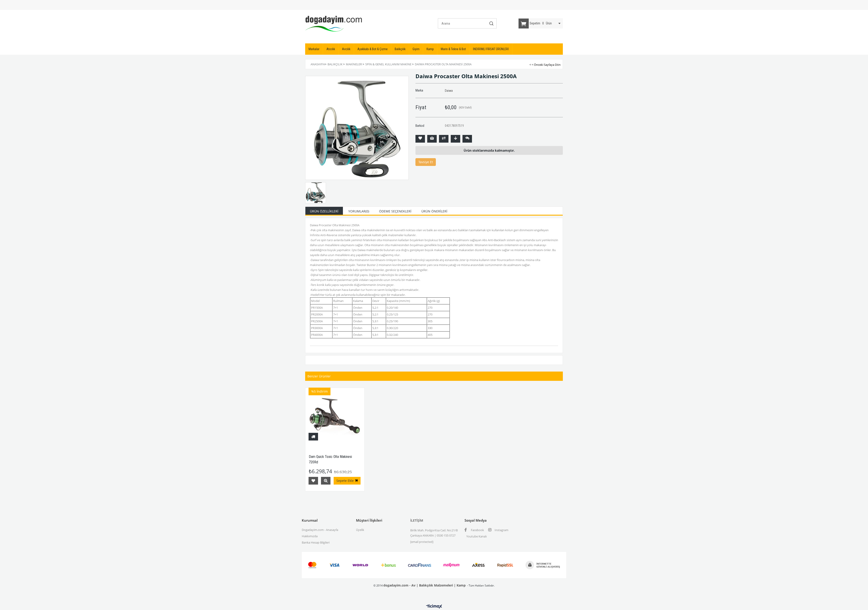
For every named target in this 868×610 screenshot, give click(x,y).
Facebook (477, 530)
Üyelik (360, 530)
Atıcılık (330, 49)
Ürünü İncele (325, 481)
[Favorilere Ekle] (420, 139)
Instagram (501, 530)
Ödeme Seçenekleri (395, 211)
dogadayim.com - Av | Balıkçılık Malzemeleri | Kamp (424, 585)
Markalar (314, 49)
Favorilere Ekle (313, 481)
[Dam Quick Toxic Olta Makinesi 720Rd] (334, 417)
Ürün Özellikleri (324, 211)
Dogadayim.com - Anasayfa (320, 530)
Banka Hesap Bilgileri (316, 542)
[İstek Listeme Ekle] (432, 139)
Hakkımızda (310, 536)
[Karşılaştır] (443, 139)
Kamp (430, 49)
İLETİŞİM (416, 520)
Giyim (416, 49)
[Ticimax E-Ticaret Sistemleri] (434, 606)
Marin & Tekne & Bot (453, 49)
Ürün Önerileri (434, 211)
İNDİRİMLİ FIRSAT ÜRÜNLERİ (491, 49)
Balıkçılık (400, 49)
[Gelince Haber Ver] (467, 139)
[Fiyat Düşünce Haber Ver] (455, 139)
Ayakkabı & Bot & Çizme (372, 49)
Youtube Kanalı (476, 536)
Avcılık (346, 49)
